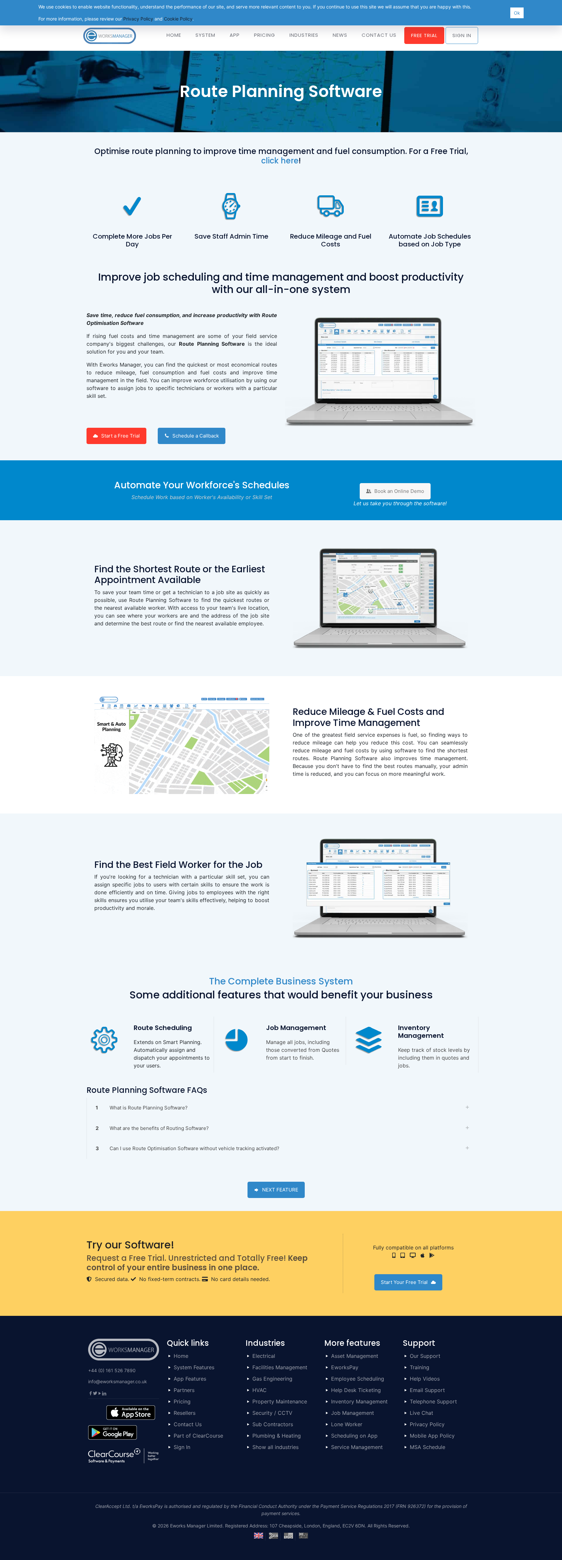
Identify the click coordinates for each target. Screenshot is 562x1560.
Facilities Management (279, 1367)
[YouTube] (99, 1393)
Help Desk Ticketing (356, 1390)
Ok (517, 13)
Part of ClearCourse (198, 1435)
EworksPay (344, 1367)
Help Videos (425, 1378)
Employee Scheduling (357, 1378)
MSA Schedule (427, 1447)
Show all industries (275, 1447)
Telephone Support (433, 1401)
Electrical (263, 1356)
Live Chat (421, 1413)
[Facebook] (90, 1393)
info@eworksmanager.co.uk (117, 1381)
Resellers (184, 1413)
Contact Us (188, 1424)
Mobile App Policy (432, 1435)
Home (181, 1356)
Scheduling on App (354, 1435)
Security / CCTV (272, 1413)
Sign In (182, 1447)
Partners (184, 1390)
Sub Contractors (272, 1424)
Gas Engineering (272, 1378)
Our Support (425, 1356)
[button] (281, 1108)
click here (280, 160)
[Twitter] (95, 1393)
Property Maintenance (279, 1401)
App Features (190, 1378)
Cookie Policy (178, 18)
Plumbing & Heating (276, 1435)
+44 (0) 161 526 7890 (112, 1370)
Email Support (427, 1390)
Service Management (357, 1447)
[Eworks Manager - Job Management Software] (109, 35)
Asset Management (354, 1356)
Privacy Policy (427, 1424)
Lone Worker (346, 1424)
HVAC (259, 1390)
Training (419, 1367)
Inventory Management (359, 1401)
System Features (194, 1367)
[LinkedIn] (104, 1393)
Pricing (182, 1401)
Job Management (352, 1413)
